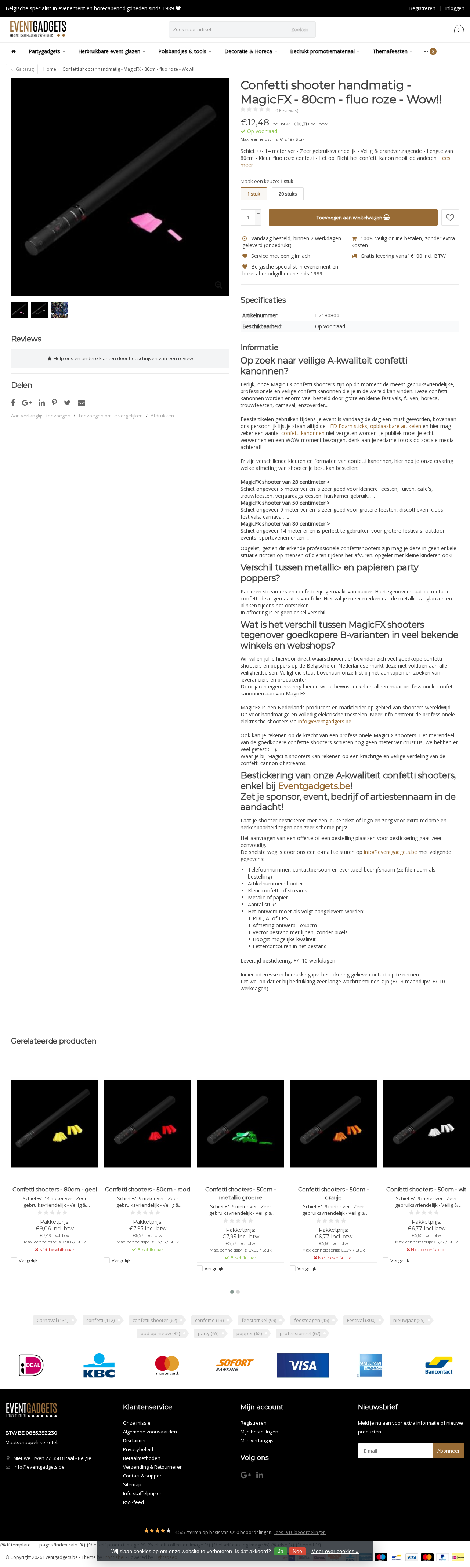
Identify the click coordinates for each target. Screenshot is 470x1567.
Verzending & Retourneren (153, 1467)
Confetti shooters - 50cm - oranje (240, 1193)
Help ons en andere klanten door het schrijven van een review (123, 358)
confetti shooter (155, 1320)
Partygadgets (44, 51)
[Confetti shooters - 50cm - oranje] (240, 1124)
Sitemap (132, 1484)
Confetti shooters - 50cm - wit (333, 1189)
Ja (280, 1551)
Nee (297, 1551)
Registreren (422, 8)
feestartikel (259, 1320)
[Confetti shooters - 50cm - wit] (333, 1124)
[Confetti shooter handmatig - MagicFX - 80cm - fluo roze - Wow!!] (120, 187)
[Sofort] (235, 1365)
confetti (100, 1320)
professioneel (300, 1333)
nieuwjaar (408, 1320)
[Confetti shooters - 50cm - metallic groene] (147, 1124)
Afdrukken (162, 415)
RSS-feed (133, 1502)
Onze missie (137, 1423)
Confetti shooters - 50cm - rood (54, 1189)
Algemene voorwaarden (150, 1431)
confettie (209, 1320)
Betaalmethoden (141, 1458)
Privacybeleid (138, 1449)
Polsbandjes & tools (182, 51)
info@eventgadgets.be (324, 721)
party (208, 1333)
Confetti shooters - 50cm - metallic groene (147, 1193)
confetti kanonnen (303, 433)
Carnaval (52, 1320)
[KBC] (99, 1365)
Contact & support (143, 1475)
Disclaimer (134, 1440)
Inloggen (454, 8)
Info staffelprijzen (143, 1493)
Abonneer (448, 1450)
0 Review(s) (286, 110)
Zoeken (299, 29)
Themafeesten (390, 51)
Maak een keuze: (267, 181)
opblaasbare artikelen (395, 426)
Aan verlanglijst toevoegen (40, 415)
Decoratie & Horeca (248, 51)
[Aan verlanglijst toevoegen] (450, 217)
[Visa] (303, 1365)
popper (249, 1333)
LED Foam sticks (347, 426)
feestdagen (311, 1320)
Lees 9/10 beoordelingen (300, 1532)
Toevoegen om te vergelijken (110, 415)
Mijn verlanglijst (258, 1440)
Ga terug (24, 69)
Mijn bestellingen (259, 1431)
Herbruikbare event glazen (109, 51)
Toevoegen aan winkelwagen (350, 217)
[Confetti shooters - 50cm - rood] (54, 1124)
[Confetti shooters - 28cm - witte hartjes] (426, 1124)
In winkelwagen (51, 1274)
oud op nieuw (160, 1333)
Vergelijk (28, 1260)
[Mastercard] (167, 1365)
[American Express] (371, 1365)
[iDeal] (31, 1365)
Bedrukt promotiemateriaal (322, 51)
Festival (361, 1320)
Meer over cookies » (335, 1551)
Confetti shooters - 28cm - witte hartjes (426, 1193)
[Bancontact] (438, 1365)
